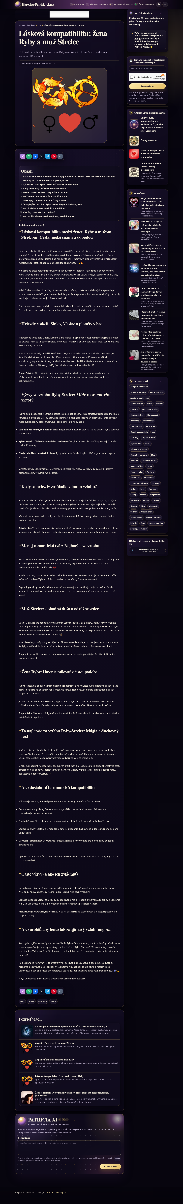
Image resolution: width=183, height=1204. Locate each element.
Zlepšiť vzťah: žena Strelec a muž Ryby (54, 1059)
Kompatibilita (136, 426)
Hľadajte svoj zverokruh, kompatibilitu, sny (145, 550)
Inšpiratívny (148, 421)
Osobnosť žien (136, 466)
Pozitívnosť (135, 477)
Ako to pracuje (136, 403)
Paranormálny (136, 472)
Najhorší (134, 460)
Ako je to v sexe (157, 392)
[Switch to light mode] (158, 4)
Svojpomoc (155, 494)
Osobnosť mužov (149, 460)
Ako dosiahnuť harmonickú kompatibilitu (44, 208)
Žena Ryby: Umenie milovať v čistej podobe (44, 200)
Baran (149, 403)
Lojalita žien (135, 443)
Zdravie (133, 523)
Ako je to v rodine (138, 392)
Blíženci (159, 403)
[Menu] (165, 4)
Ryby (39, 25)
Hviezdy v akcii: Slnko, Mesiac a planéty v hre (45, 180)
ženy (143, 523)
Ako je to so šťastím (139, 386)
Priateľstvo (149, 477)
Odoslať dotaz (110, 1167)
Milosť (53, 1001)
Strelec (31, 1001)
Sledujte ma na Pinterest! (31, 225)
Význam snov (146, 512)
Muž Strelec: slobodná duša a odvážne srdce (45, 196)
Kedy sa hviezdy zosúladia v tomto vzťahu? (44, 188)
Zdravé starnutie (153, 517)
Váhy (143, 506)
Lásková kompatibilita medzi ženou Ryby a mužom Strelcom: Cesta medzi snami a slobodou (69, 176)
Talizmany (134, 500)
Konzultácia (24, 1138)
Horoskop (42, 1001)
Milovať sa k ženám (138, 449)
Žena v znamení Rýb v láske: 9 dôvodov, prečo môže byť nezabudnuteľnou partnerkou (72, 1094)
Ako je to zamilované (139, 398)
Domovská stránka (27, 25)
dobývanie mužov (150, 409)
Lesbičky (134, 438)
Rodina (133, 489)
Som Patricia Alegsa (143, 13)
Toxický (156, 500)
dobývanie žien (137, 415)
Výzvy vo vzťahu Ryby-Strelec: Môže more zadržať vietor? (51, 184)
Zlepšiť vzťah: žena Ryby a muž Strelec (54, 1043)
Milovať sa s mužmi (138, 455)
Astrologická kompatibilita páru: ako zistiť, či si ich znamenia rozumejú (71, 1026)
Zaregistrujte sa (147, 86)
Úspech (133, 506)
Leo (153, 432)
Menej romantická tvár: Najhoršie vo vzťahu (45, 192)
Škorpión (152, 489)
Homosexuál (152, 415)
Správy (133, 494)
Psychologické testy (139, 483)
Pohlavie (150, 472)
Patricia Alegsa (33, 63)
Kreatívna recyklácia (139, 432)
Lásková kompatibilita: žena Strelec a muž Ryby (59, 1076)
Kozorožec (150, 426)
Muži (153, 455)
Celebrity (134, 409)
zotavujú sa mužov (138, 529)
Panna (149, 466)
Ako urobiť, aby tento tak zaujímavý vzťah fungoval (49, 216)
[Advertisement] (69, 14)
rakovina (155, 483)
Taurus (146, 500)
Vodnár (133, 512)
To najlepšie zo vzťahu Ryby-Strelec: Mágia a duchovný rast (52, 204)
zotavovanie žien (156, 523)
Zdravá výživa (136, 517)
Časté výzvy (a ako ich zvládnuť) (39, 212)
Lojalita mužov (148, 438)
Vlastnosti (153, 506)
